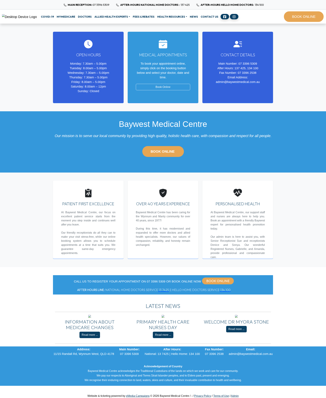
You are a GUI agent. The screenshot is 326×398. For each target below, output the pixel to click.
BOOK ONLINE (303, 16)
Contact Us (209, 16)
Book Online (163, 87)
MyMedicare (66, 16)
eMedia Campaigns (138, 395)
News (194, 16)
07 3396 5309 (88, 4)
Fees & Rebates (144, 16)
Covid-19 (47, 16)
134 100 (232, 4)
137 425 (155, 4)
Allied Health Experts (111, 16)
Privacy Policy (202, 395)
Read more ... (90, 334)
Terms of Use (221, 395)
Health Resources (171, 16)
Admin (235, 395)
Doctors (85, 16)
